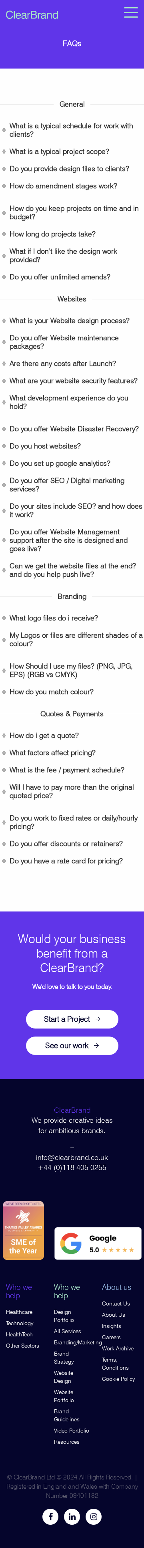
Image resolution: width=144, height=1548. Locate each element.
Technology (20, 1323)
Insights (111, 1326)
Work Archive (118, 1348)
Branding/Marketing (78, 1342)
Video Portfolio (71, 1430)
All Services (67, 1331)
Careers (111, 1337)
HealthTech (19, 1334)
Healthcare (19, 1312)
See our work (66, 1045)
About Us (113, 1315)
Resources (67, 1442)
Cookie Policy (118, 1379)
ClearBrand (72, 1110)
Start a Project (67, 1018)
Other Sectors (22, 1345)
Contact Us (116, 1303)
